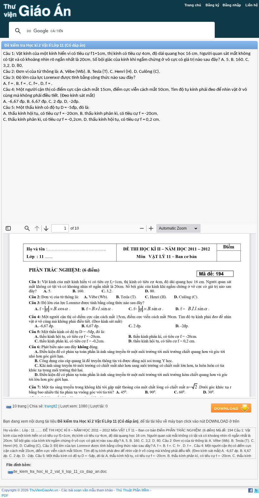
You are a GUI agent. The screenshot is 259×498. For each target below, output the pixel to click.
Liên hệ (251, 5)
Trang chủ (192, 5)
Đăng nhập (232, 5)
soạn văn (81, 490)
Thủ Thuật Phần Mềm (132, 490)
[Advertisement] (129, 177)
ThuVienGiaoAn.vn (43, 490)
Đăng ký (212, 5)
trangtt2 (51, 406)
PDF (5, 495)
